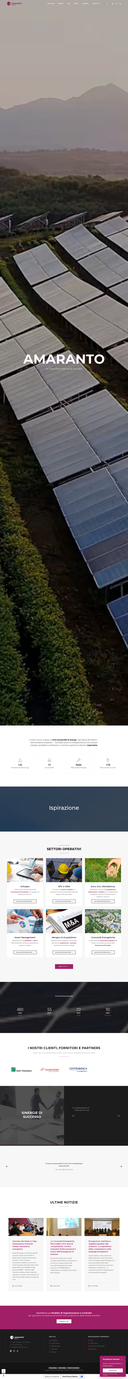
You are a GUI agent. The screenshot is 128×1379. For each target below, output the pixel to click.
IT (106, 3)
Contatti (96, 3)
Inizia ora (113, 1370)
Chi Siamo (50, 3)
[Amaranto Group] (14, 3)
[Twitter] (119, 3)
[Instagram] (116, 3)
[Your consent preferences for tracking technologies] (3, 1375)
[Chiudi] (122, 1359)
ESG (69, 3)
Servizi (61, 3)
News (76, 3)
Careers (85, 3)
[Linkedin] (112, 3)
